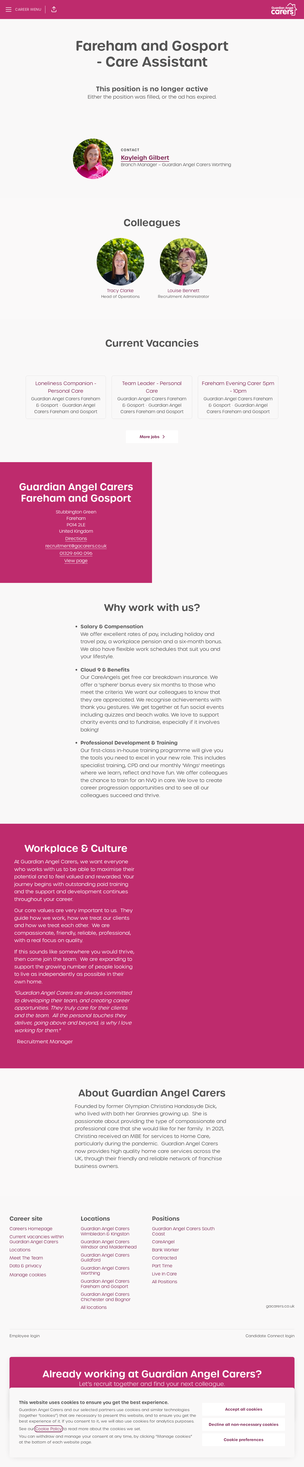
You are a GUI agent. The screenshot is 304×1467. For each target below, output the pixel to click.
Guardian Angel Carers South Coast (183, 1231)
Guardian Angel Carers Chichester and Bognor (106, 1297)
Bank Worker (165, 1250)
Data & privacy (26, 1265)
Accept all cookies (243, 1409)
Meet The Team (26, 1258)
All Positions (164, 1281)
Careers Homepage (31, 1228)
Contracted (164, 1258)
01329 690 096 (76, 553)
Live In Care (164, 1274)
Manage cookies (28, 1275)
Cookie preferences (243, 1439)
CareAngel (163, 1241)
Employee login (25, 1335)
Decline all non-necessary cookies (243, 1424)
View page (76, 560)
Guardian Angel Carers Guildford (105, 1257)
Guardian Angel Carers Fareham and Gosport (105, 1283)
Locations (20, 1250)
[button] (54, 9)
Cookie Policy (48, 1428)
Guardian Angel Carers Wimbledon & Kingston (105, 1231)
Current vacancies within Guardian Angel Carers (37, 1239)
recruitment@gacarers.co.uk (76, 546)
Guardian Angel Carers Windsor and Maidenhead (109, 1244)
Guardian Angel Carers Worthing (105, 1270)
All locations (94, 1307)
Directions (76, 538)
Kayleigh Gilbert (145, 158)
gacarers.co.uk (280, 1306)
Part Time (162, 1265)
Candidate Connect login (270, 1335)
